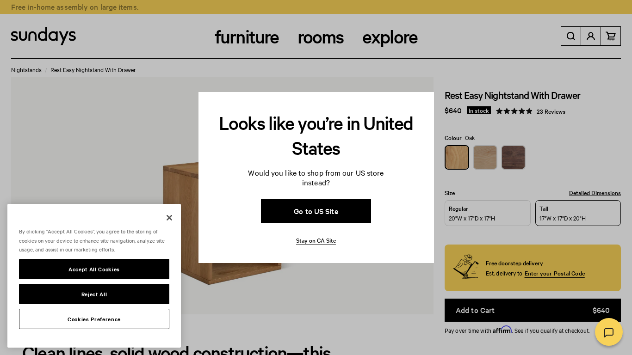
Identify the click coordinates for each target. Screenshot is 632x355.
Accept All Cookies (94, 269)
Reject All (94, 294)
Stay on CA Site (316, 240)
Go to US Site (316, 211)
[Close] (169, 218)
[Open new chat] (609, 332)
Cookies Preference (94, 319)
